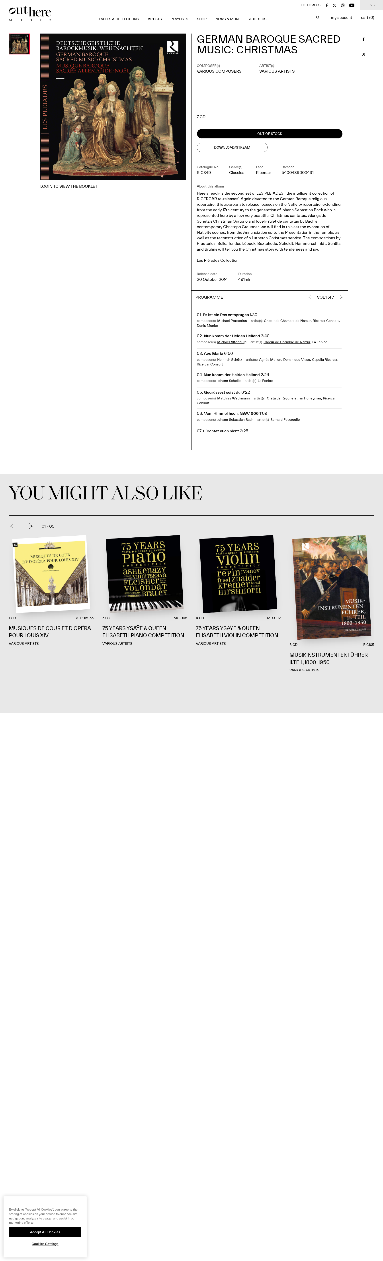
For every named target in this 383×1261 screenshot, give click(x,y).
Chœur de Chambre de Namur (287, 321)
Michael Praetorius (232, 321)
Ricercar (263, 172)
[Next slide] (28, 526)
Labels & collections (119, 19)
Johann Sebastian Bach (235, 419)
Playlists (179, 19)
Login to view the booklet (69, 186)
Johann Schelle (229, 381)
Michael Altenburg (231, 342)
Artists (155, 19)
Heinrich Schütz (229, 359)
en (370, 5)
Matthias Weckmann (233, 398)
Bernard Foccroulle (285, 419)
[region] (45, 1226)
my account (341, 17)
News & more (227, 19)
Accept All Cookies (45, 1232)
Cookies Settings (45, 1244)
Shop (202, 19)
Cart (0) (367, 17)
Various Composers (219, 71)
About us (257, 19)
